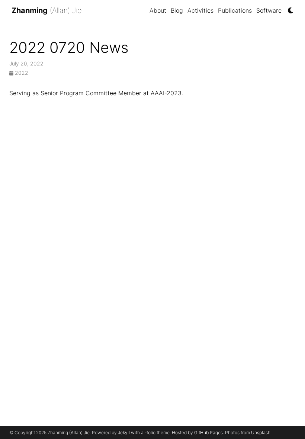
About (158, 10)
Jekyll (124, 432)
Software (269, 10)
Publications (235, 10)
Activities (200, 10)
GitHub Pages (208, 432)
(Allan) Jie (47, 10)
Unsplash (260, 432)
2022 (20, 73)
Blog (177, 10)
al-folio (148, 432)
